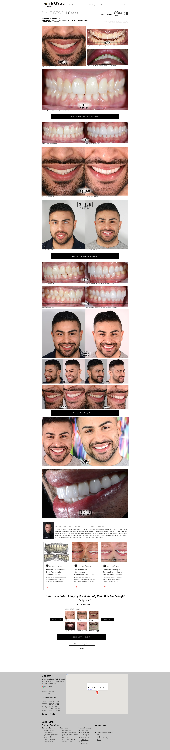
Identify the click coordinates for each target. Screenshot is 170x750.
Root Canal (84, 736)
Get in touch (107, 535)
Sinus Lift (64, 736)
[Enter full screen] (126, 246)
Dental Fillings (84, 730)
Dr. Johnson (58, 529)
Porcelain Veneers (49, 730)
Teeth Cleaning (85, 737)
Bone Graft (65, 737)
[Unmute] (47, 246)
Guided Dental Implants (69, 732)
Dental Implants (66, 730)
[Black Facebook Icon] (50, 714)
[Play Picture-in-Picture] (123, 246)
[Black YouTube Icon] (46, 714)
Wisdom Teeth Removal (68, 739)
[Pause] (44, 246)
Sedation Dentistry (67, 741)
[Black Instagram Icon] (43, 714)
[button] (81, 637)
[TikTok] (54, 714)
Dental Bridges (85, 732)
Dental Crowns (85, 734)
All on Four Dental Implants (70, 734)
